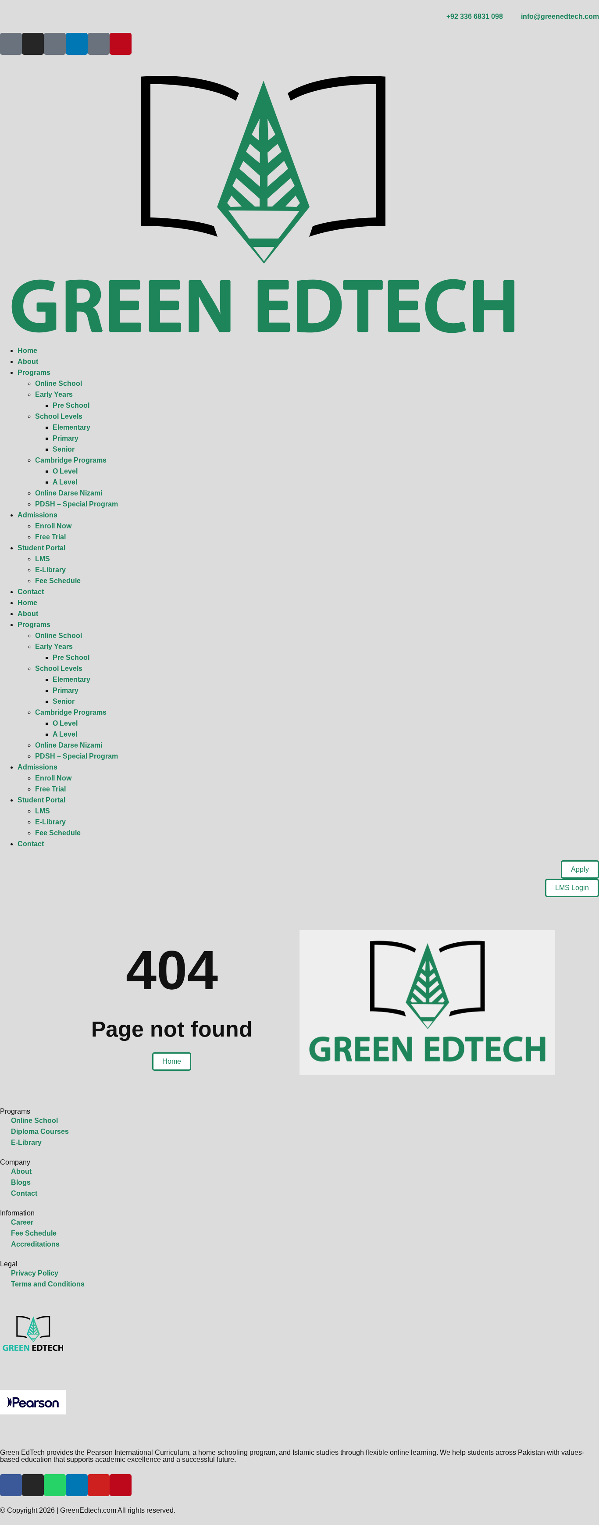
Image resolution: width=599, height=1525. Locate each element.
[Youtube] (99, 1485)
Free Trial (50, 537)
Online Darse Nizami (68, 493)
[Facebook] (11, 1485)
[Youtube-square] (99, 44)
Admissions (37, 515)
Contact (31, 591)
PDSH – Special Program (76, 504)
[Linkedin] (77, 44)
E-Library (50, 570)
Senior (64, 449)
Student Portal (41, 548)
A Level (65, 482)
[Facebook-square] (11, 44)
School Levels (58, 416)
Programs (34, 372)
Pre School (71, 405)
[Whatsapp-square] (55, 44)
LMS (42, 559)
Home (27, 350)
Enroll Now (53, 526)
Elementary (71, 427)
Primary (65, 438)
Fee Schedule (58, 580)
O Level (65, 471)
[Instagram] (33, 44)
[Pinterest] (121, 44)
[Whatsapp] (55, 1485)
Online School (58, 383)
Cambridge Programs (71, 460)
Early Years (54, 394)
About (28, 361)
